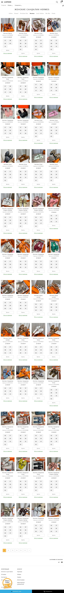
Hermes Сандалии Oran (23, 339)
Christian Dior (24, 13)
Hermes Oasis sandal (38, 296)
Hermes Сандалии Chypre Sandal (7, 209)
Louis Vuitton (40, 13)
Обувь (10, 5)
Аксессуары (20, 579)
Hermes (32, 13)
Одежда (19, 571)
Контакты (4, 577)
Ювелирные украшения (21, 583)
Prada (53, 13)
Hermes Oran (23, 33)
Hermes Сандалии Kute (7, 78)
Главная (3, 5)
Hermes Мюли (7, 33)
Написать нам (16, 591)
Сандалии (18, 5)
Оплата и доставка (7, 571)
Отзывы (3, 574)
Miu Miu (48, 13)
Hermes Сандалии (38, 77)
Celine (11, 13)
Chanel (16, 13)
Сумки (19, 577)
